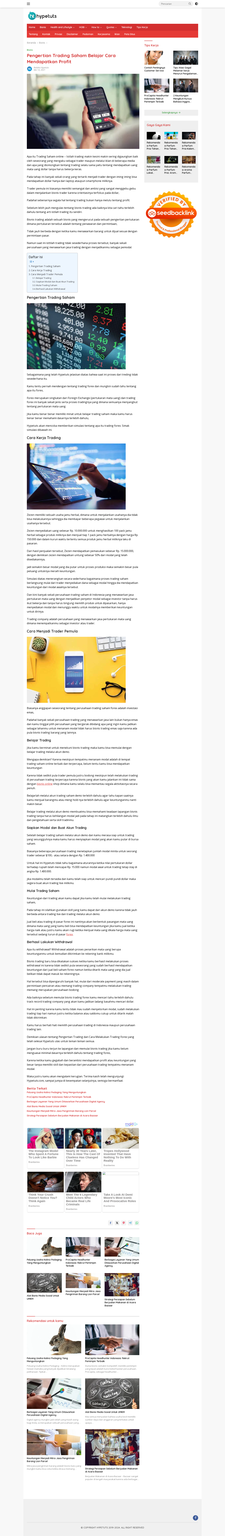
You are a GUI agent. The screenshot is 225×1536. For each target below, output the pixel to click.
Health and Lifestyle (61, 27)
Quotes (110, 27)
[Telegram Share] (130, 1222)
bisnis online (45, 784)
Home (32, 27)
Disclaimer (72, 34)
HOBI (81, 27)
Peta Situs (129, 34)
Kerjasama (104, 34)
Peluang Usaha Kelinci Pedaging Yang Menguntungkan (56, 1092)
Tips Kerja (142, 27)
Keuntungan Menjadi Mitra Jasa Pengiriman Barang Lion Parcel (61, 1110)
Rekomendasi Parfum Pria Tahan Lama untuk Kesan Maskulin (171, 145)
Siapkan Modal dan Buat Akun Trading (55, 281)
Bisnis (43, 27)
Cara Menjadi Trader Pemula (47, 274)
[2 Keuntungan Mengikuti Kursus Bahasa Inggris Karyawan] (185, 86)
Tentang (33, 34)
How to (95, 27)
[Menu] (29, 4)
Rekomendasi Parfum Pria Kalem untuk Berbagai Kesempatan (188, 145)
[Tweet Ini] (117, 1222)
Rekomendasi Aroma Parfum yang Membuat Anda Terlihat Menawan (188, 169)
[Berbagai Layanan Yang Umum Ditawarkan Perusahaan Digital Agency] (122, 1247)
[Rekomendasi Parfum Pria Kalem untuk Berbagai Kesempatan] (189, 135)
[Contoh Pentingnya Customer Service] (156, 58)
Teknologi (126, 27)
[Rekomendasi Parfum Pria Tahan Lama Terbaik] (153, 135)
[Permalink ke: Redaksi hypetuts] (29, 68)
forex (69, 934)
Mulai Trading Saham (46, 285)
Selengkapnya (170, 112)
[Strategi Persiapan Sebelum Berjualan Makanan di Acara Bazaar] (122, 1284)
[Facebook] (195, 1518)
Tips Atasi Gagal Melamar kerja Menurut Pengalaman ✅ (185, 70)
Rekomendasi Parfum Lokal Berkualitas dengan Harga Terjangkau (153, 169)
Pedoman (88, 34)
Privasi (58, 34)
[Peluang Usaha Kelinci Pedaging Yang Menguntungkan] (44, 1247)
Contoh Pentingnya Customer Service (154, 69)
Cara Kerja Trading (41, 270)
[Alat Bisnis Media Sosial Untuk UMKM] (44, 1283)
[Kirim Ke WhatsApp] (136, 1222)
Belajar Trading (43, 277)
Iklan (117, 34)
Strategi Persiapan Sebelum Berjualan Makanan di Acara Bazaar (62, 1115)
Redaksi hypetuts (41, 67)
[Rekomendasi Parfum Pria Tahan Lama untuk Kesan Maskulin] (171, 135)
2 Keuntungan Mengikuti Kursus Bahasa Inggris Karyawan (182, 98)
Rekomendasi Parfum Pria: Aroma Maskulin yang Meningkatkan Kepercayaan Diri (171, 169)
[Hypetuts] (43, 15)
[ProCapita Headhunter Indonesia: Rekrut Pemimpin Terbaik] (83, 1247)
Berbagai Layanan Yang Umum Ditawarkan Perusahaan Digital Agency (66, 1101)
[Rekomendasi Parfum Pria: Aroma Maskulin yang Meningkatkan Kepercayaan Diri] (171, 160)
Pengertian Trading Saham (45, 266)
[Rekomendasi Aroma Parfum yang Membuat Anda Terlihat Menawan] (189, 160)
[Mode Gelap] (196, 4)
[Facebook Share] (110, 1222)
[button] (190, 3)
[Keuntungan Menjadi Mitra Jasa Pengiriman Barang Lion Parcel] (83, 1280)
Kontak (46, 34)
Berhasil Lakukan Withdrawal (50, 288)
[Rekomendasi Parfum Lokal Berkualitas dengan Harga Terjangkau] (153, 160)
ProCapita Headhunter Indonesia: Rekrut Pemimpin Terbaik (59, 1096)
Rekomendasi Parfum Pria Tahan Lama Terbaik (153, 145)
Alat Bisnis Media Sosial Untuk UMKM (46, 1106)
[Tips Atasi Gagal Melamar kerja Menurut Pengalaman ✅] (185, 58)
